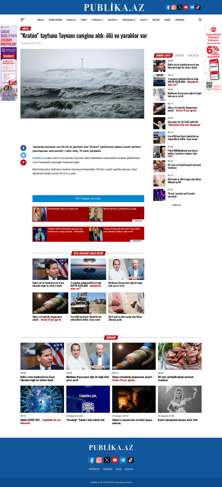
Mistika (155, 19)
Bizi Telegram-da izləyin (88, 198)
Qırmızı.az (71, 19)
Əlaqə (118, 469)
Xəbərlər (107, 469)
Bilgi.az (143, 19)
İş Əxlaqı (129, 469)
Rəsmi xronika (55, 19)
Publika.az (38, 158)
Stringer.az (97, 19)
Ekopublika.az (128, 19)
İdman (167, 19)
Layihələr (179, 19)
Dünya (83, 19)
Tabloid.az (112, 19)
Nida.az (40, 19)
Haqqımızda (94, 469)
